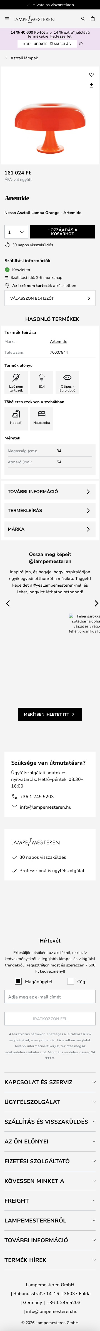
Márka (16, 529)
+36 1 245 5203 (37, 796)
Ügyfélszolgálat (32, 1102)
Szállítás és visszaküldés (46, 1121)
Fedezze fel (60, 36)
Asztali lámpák (24, 57)
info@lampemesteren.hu (45, 807)
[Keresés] (83, 18)
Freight (16, 1200)
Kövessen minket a (34, 1181)
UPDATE (47, 43)
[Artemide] (32, 198)
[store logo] (37, 18)
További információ (33, 491)
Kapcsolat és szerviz (38, 1082)
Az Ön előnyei (26, 1141)
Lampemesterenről (35, 1220)
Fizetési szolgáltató (37, 1161)
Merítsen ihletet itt (46, 714)
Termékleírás (25, 510)
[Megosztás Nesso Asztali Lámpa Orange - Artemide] (92, 85)
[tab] (50, 1082)
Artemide (58, 341)
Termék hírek (25, 1260)
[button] (92, 75)
